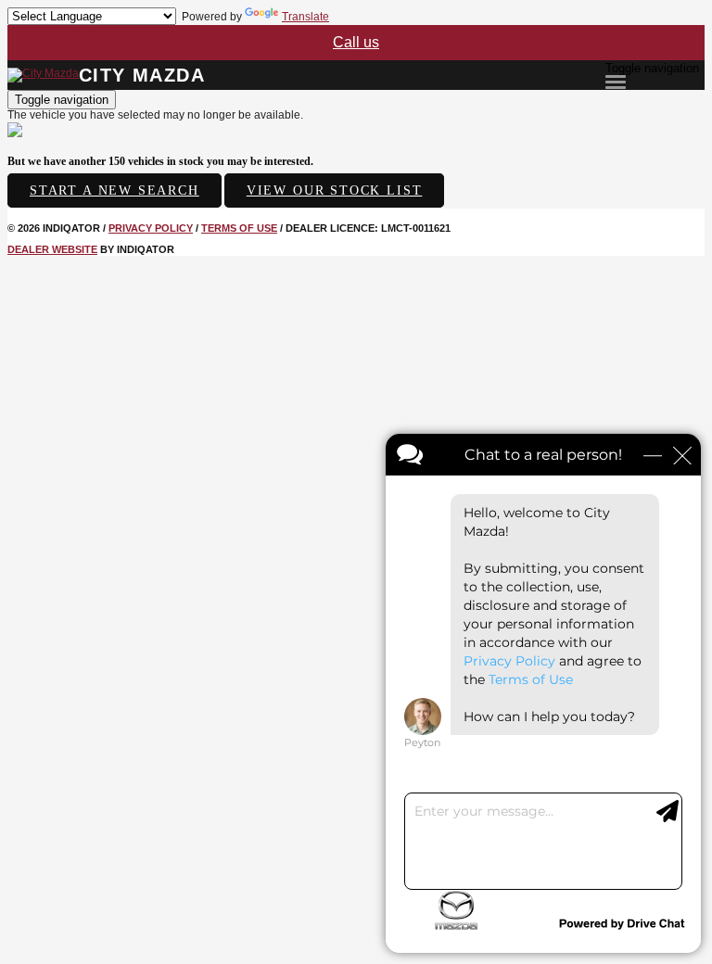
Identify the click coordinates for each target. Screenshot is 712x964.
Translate (305, 16)
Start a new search (114, 190)
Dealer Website (52, 249)
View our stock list (335, 190)
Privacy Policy (150, 228)
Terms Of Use (239, 228)
